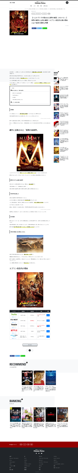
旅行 (10, 467)
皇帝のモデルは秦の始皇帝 (17, 93)
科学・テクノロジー (57, 467)
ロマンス (40, 465)
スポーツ (55, 460)
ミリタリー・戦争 (12, 465)
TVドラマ (40, 456)
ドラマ (25, 462)
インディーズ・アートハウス (43, 458)
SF (24, 456)
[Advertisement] (40, 52)
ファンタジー (44, 13)
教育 (54, 465)
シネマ (34, 5)
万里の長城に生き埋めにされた (18, 99)
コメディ (25, 460)
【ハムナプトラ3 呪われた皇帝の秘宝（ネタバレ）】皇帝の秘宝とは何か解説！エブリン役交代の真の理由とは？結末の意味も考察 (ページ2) (45, 8)
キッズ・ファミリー (57, 458)
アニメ (25, 458)
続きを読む (30, 344)
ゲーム (11, 460)
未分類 (25, 467)
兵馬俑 (13, 88)
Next (67, 419)
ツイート (40, 28)
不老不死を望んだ (15, 95)
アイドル (55, 456)
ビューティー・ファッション (43, 462)
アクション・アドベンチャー (18, 8)
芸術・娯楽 (11, 469)
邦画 (41, 5)
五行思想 (14, 97)
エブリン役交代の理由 (16, 102)
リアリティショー (27, 465)
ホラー (11, 463)
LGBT (10, 456)
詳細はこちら (14, 316)
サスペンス (40, 460)
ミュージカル (41, 463)
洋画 (38, 5)
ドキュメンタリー (12, 462)
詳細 (48, 315)
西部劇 (25, 469)
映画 (31, 5)
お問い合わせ (45, 5)
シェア (34, 28)
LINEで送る (45, 28)
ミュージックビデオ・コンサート (59, 463)
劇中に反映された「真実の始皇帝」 (18, 90)
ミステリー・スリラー (27, 463)
